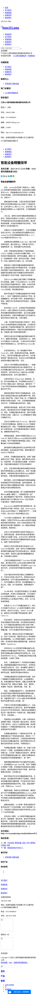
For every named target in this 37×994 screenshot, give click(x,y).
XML (10, 962)
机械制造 (8, 13)
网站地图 (4, 962)
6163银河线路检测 (19, 56)
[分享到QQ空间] (4, 176)
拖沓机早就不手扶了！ (15, 848)
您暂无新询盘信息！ (21, 962)
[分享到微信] (13, 176)
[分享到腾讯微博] (9, 176)
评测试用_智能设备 (12, 84)
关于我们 (8, 10)
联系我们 (8, 18)
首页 (6, 8)
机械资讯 (8, 15)
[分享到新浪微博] (6, 176)
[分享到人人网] (11, 176)
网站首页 (8, 34)
